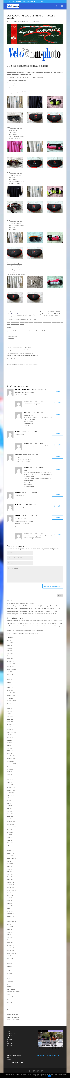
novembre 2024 (11, 695)
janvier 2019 (10, 879)
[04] (15, 117)
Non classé (25, 21)
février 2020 (10, 845)
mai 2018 (9, 900)
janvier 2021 (10, 816)
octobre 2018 (10, 887)
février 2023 (10, 750)
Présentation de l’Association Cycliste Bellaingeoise (29, 630)
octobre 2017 (10, 919)
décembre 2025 (11, 661)
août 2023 (9, 735)
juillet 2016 (10, 958)
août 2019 (9, 861)
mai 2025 (9, 679)
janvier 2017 (10, 942)
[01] (15, 102)
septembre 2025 (11, 669)
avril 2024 (9, 714)
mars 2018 (10, 906)
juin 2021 (9, 803)
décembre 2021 (11, 787)
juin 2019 (9, 866)
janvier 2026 (10, 658)
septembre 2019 (11, 858)
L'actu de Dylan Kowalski (13, 991)
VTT (8, 1037)
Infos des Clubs (11, 1045)
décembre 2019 (11, 850)
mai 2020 (9, 837)
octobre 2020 (10, 824)
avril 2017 (9, 934)
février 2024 (10, 719)
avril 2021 (9, 808)
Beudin (17, 431)
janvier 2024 (10, 722)
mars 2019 (10, 874)
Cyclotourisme (11, 984)
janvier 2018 (10, 911)
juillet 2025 (10, 674)
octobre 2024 (10, 698)
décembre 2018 (11, 882)
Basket (8, 976)
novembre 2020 (11, 821)
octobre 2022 (10, 761)
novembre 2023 (11, 727)
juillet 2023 (10, 737)
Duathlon (9, 986)
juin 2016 (9, 961)
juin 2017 (9, 929)
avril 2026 (9, 650)
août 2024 (9, 703)
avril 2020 (9, 840)
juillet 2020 (10, 832)
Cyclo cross (10, 981)
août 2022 (9, 766)
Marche (9, 994)
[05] (35, 117)
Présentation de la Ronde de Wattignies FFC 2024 (25, 633)
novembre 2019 (11, 853)
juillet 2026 (10, 643)
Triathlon (9, 1002)
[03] (55, 102)
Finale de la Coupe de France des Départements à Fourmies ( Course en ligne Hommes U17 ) (32, 606)
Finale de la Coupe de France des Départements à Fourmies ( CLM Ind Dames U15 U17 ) (31, 614)
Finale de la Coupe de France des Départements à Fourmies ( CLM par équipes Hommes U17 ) (33, 611)
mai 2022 (9, 774)
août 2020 (9, 829)
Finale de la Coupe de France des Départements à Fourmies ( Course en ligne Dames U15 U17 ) (33, 608)
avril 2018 (9, 903)
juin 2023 (9, 740)
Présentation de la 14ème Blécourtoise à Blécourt (20, 603)
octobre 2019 (10, 856)
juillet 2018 (10, 895)
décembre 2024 (11, 693)
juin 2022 (9, 771)
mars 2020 (10, 843)
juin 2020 (9, 835)
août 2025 (9, 672)
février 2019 (10, 877)
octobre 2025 (10, 666)
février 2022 (10, 782)
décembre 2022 (11, 756)
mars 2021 (10, 811)
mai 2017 (9, 932)
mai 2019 (9, 869)
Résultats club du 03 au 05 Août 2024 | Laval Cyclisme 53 (22, 626)
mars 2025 (10, 685)
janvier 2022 (10, 785)
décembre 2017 (11, 913)
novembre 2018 (11, 885)
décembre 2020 (11, 819)
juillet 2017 (10, 927)
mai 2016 (9, 963)
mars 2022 (10, 779)
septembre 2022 (11, 764)
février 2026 (10, 656)
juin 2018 (9, 898)
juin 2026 (9, 645)
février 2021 (10, 814)
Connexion (10, 1012)
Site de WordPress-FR (13, 1020)
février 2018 (10, 908)
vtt (7, 1005)
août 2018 (9, 892)
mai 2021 (9, 806)
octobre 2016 (10, 950)
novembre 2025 (11, 664)
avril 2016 (9, 966)
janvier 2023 (10, 753)
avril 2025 (9, 682)
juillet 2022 (10, 769)
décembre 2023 (11, 724)
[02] (35, 102)
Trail (8, 999)
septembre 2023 (11, 732)
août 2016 (9, 956)
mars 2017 (10, 937)
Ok (49, 1076)
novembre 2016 (11, 948)
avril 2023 (9, 745)
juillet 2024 (10, 706)
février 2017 (10, 940)
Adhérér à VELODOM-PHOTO (15, 1063)
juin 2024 (9, 708)
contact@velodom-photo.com (17, 314)
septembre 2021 (11, 795)
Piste (8, 1041)
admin (10, 21)
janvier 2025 (10, 690)
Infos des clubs (11, 989)
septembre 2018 (11, 890)
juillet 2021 (10, 800)
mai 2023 (9, 743)
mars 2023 (10, 748)
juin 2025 (9, 677)
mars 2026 (10, 653)
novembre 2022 (11, 758)
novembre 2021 (11, 790)
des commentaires (13, 1017)
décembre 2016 (11, 945)
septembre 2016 (11, 953)
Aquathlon (9, 973)
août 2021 (9, 798)
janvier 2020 (10, 848)
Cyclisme (9, 978)
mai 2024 (9, 711)
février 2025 (10, 687)
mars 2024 (10, 716)
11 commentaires (35, 21)
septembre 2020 (11, 827)
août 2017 (9, 924)
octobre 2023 (10, 729)
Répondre (57, 391)
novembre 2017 (11, 916)
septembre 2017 (11, 921)
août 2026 (9, 640)
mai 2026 (9, 648)
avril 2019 (9, 871)
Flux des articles (12, 1014)
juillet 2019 (10, 864)
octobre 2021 (10, 792)
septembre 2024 (11, 701)
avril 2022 (9, 777)
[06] (35, 162)
